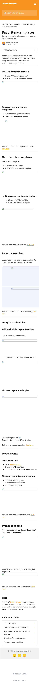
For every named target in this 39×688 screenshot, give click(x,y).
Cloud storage (15, 602)
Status (24, 680)
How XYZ (17, 24)
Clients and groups (28, 24)
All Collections (6, 24)
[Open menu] (35, 3)
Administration (15, 464)
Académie (16, 680)
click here (5, 149)
